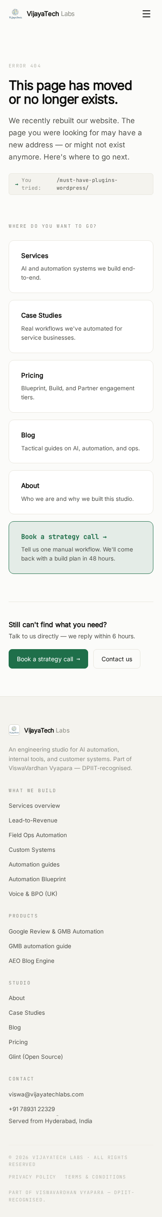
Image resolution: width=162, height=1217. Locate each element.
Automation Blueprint (37, 879)
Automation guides (34, 864)
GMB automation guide (40, 946)
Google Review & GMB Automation (56, 931)
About (17, 997)
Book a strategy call (48, 659)
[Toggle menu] (146, 14)
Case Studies (27, 1012)
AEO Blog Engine (31, 960)
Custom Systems (32, 849)
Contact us (117, 659)
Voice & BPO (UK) (33, 893)
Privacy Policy (32, 1177)
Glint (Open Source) (36, 1056)
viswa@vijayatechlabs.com (46, 1094)
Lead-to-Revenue (33, 820)
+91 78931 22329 (32, 1108)
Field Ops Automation (38, 835)
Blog (15, 1027)
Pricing (18, 1042)
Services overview (34, 805)
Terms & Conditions (95, 1177)
